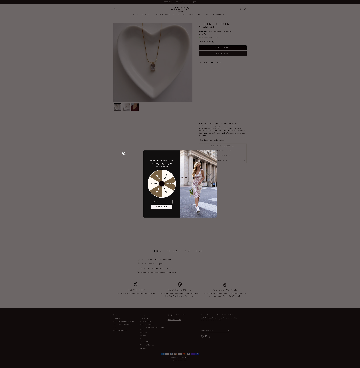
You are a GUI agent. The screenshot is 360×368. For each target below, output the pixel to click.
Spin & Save (161, 207)
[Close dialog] (124, 153)
